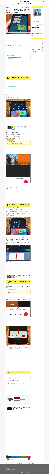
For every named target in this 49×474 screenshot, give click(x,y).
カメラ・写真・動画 (25, 3)
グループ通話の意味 (8, 207)
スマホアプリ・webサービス (19, 3)
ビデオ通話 (11, 97)
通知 (28, 239)
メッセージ (8, 95)
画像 (10, 95)
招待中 (10, 299)
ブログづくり (34, 51)
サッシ (21, 45)
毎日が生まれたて (23, 472)
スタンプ (12, 95)
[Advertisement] (18, 39)
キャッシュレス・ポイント (35, 47)
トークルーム (10, 213)
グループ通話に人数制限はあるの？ (11, 86)
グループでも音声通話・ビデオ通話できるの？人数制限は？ (14, 57)
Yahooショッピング (17, 400)
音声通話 (7, 97)
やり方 (12, 284)
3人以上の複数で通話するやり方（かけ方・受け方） (14, 58)
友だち (22, 187)
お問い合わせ (31, 3)
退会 (17, 299)
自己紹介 (28, 3)
